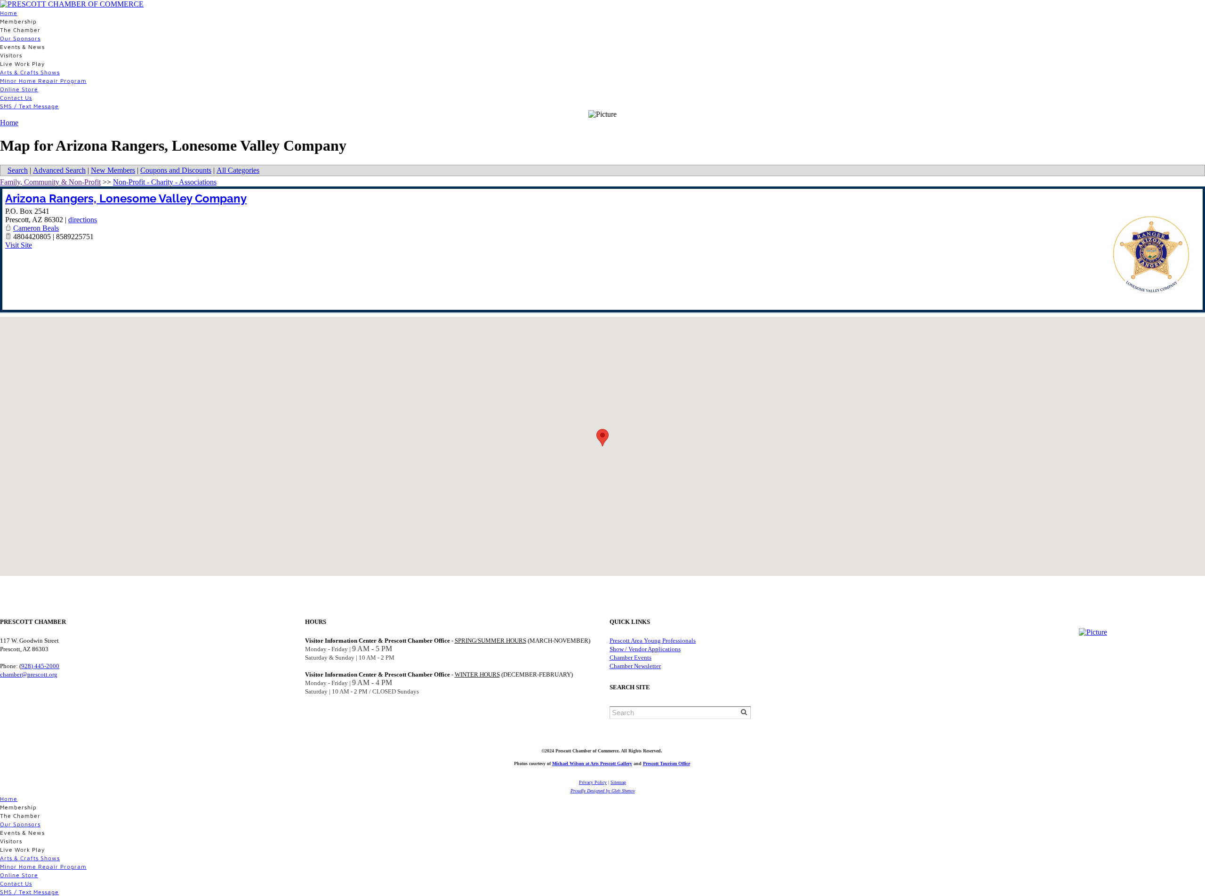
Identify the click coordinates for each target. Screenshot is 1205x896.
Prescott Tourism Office (666, 763)
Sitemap (618, 782)
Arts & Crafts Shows (30, 72)
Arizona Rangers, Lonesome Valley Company (126, 198)
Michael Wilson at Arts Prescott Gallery (592, 763)
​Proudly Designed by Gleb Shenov (602, 790)
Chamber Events (630, 657)
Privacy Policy (593, 782)
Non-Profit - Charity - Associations (165, 182)
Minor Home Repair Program (43, 80)
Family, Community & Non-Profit (50, 182)
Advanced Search (59, 170)
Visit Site (18, 245)
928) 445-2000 (40, 666)
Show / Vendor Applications (645, 649)
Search (18, 170)
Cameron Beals (36, 228)
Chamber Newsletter (635, 666)
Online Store (19, 89)
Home (8, 12)
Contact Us (16, 97)
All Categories (238, 170)
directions (82, 220)
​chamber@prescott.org (28, 674)
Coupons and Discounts (175, 170)
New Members (113, 170)
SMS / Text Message (29, 106)
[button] (602, 437)
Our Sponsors (20, 38)
